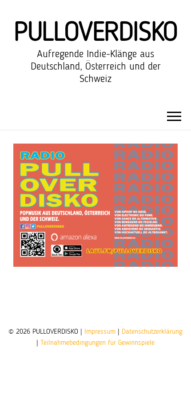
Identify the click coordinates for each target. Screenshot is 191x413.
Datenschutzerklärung (152, 331)
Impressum (99, 331)
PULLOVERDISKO (95, 33)
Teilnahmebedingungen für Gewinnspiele (97, 343)
